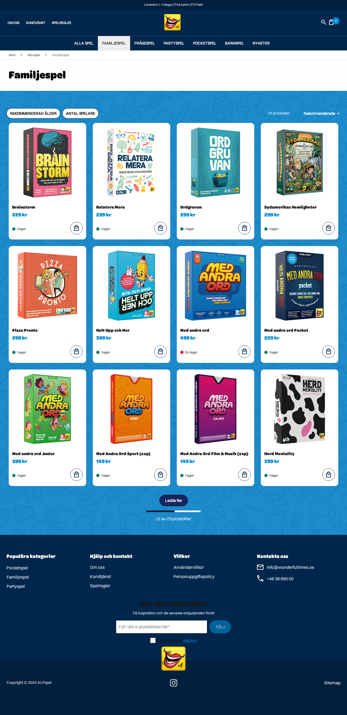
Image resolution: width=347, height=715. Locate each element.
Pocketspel (204, 43)
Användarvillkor (189, 567)
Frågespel (144, 43)
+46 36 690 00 (280, 578)
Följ (220, 626)
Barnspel (234, 43)
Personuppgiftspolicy (194, 576)
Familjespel (114, 43)
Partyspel (174, 43)
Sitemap (332, 682)
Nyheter (261, 43)
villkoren (190, 640)
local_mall (76, 228)
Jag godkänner (169, 640)
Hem (12, 55)
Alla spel (84, 43)
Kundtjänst (100, 576)
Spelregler (100, 585)
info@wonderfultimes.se (290, 567)
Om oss (97, 567)
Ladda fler (173, 500)
